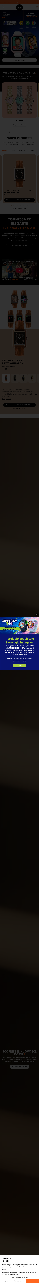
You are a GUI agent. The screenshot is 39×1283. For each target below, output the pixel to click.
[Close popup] (37, 615)
